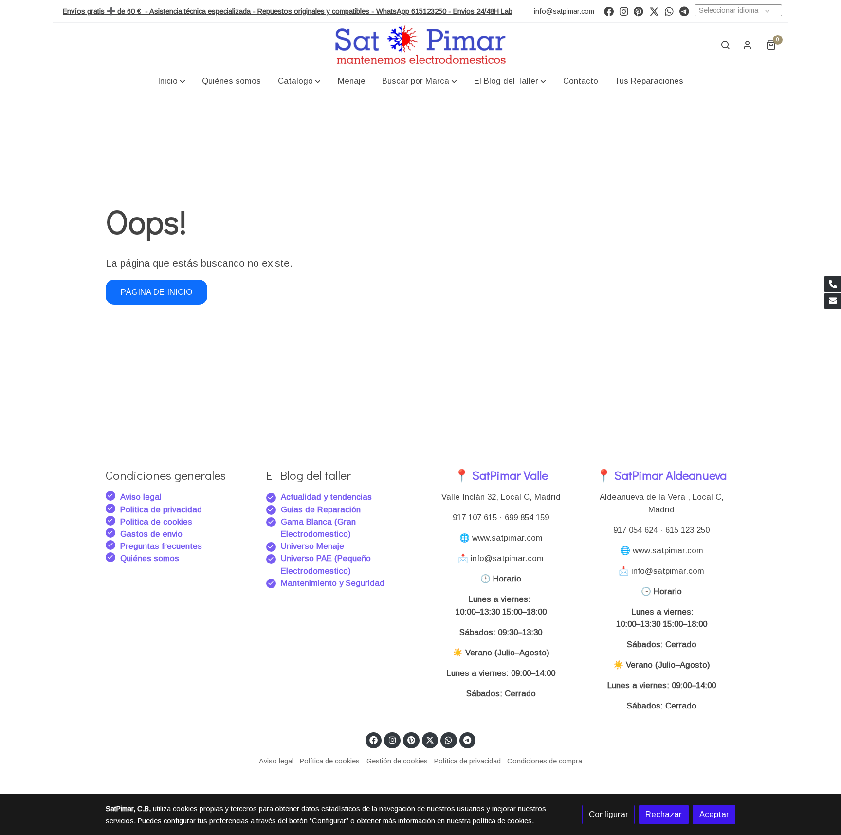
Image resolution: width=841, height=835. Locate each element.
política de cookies (502, 821)
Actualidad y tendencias (326, 497)
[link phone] (832, 284)
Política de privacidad (467, 761)
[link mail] (832, 301)
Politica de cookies (156, 521)
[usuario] (747, 45)
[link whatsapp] (669, 11)
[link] (420, 44)
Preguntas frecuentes (161, 546)
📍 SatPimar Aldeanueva (661, 475)
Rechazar (663, 814)
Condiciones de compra (544, 761)
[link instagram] (624, 11)
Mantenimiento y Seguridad (332, 583)
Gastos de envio (151, 534)
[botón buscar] (725, 45)
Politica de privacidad (161, 509)
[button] (171, 81)
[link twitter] (654, 11)
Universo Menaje (312, 546)
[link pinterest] (638, 11)
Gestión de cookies (397, 761)
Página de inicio (156, 292)
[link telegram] (684, 11)
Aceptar (714, 814)
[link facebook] (609, 11)
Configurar (608, 814)
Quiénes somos (149, 558)
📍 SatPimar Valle (501, 475)
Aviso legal (141, 497)
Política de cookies (330, 761)
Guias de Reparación (322, 509)
